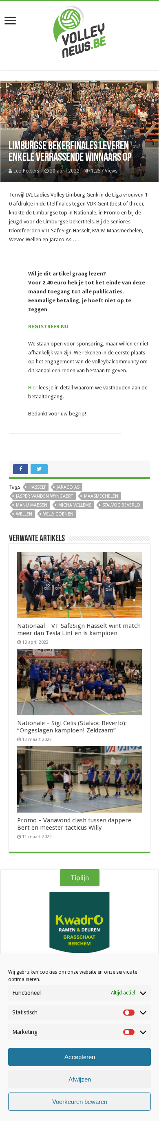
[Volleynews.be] (79, 30)
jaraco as (68, 487)
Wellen (24, 514)
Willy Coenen (58, 514)
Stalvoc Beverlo (121, 505)
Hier (33, 388)
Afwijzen (79, 1079)
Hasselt (37, 487)
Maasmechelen (101, 496)
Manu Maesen (31, 505)
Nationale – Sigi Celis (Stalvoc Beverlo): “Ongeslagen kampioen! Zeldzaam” (72, 726)
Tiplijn (80, 878)
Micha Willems (74, 505)
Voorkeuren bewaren (79, 1101)
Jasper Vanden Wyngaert (44, 496)
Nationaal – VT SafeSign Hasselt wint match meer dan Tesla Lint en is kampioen (79, 629)
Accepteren (79, 1056)
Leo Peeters (26, 171)
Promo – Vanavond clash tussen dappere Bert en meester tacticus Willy (74, 824)
